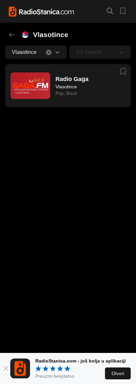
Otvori (118, 373)
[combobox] (12, 52)
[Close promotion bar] (6, 368)
